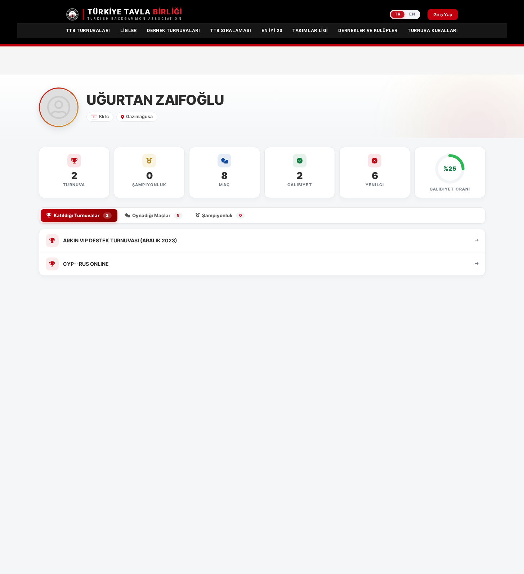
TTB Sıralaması (230, 30)
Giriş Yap (442, 14)
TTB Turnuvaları (88, 30)
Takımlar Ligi (310, 30)
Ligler (128, 30)
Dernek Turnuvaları (173, 30)
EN (412, 14)
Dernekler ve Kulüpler (367, 30)
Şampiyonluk (222, 215)
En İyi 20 (271, 30)
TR (397, 14)
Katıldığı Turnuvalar (81, 215)
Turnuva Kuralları (433, 30)
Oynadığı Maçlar (156, 215)
